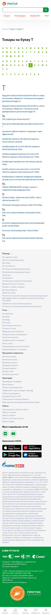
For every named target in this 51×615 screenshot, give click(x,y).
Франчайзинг (8, 385)
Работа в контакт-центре (13, 418)
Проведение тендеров (12, 382)
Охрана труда (8, 421)
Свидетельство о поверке (13, 340)
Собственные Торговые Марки (15, 399)
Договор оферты (9, 290)
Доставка (6, 263)
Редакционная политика (13, 332)
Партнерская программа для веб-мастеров (20, 402)
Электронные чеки (10, 374)
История (6, 317)
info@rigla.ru (22, 582)
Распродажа (20, 16)
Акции (7, 16)
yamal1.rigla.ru (7, 477)
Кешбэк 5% (35, 16)
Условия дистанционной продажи (17, 281)
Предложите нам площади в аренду (17, 391)
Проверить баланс (10, 365)
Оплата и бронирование (13, 260)
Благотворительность (11, 326)
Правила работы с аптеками (14, 350)
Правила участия (9, 363)
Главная (5, 29)
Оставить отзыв (9, 329)
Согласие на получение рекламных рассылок (21, 307)
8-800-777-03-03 (10, 551)
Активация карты (9, 360)
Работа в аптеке (9, 412)
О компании (7, 314)
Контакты (6, 323)
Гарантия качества (10, 337)
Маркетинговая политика (13, 284)
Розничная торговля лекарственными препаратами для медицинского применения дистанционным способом (24, 298)
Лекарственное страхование (14, 335)
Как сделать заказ (10, 257)
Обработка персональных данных (17, 304)
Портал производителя (12, 388)
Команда (6, 320)
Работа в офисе (8, 415)
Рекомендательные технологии (15, 347)
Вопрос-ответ (8, 371)
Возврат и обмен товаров (13, 287)
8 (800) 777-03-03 (41, 490)
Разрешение (7, 278)
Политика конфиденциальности (16, 269)
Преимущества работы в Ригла (15, 410)
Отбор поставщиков (11, 394)
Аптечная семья (9, 357)
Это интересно (8, 266)
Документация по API (11, 396)
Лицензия (6, 275)
